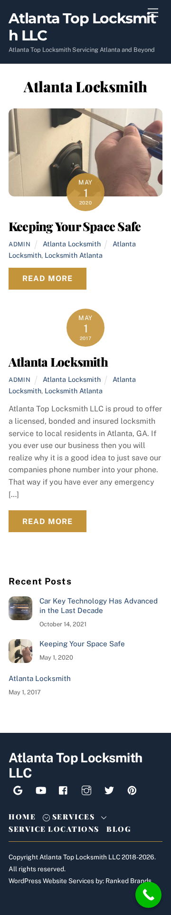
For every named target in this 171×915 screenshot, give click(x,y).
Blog (118, 829)
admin (19, 244)
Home (22, 816)
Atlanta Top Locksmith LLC (79, 857)
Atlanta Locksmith (72, 244)
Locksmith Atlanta (74, 255)
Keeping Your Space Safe (75, 226)
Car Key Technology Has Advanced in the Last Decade (98, 605)
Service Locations (54, 829)
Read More (47, 278)
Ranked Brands (128, 881)
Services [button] (72, 816)
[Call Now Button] (148, 895)
